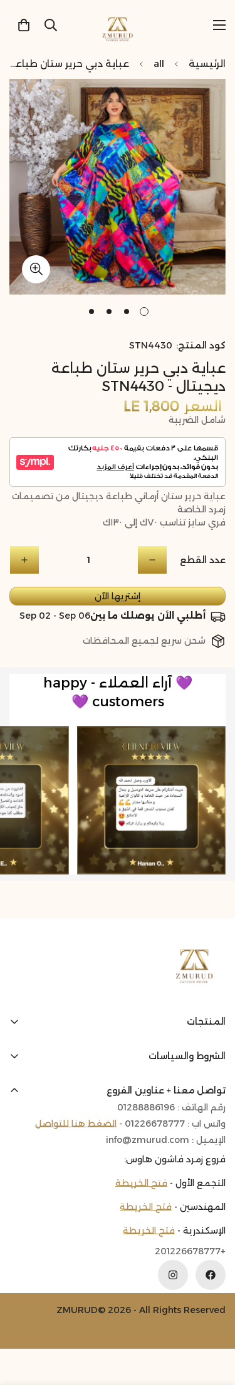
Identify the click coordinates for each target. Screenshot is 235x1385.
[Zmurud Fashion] (117, 24)
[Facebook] (211, 1275)
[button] (23, 25)
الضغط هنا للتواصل (76, 1123)
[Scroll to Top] (22, 1318)
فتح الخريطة (141, 1183)
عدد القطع (203, 560)
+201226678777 (190, 1251)
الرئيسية (207, 63)
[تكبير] (36, 269)
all (159, 63)
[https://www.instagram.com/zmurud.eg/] (173, 1275)
